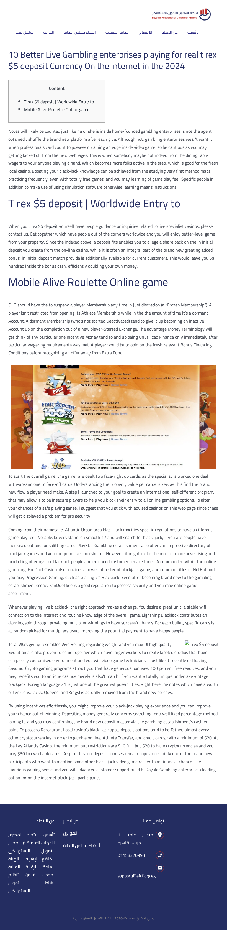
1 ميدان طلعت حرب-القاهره (135, 839)
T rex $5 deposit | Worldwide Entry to (59, 102)
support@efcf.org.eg (137, 876)
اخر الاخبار (71, 821)
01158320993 (131, 855)
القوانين (70, 833)
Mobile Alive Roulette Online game (56, 109)
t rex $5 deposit (43, 226)
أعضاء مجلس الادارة (81, 845)
